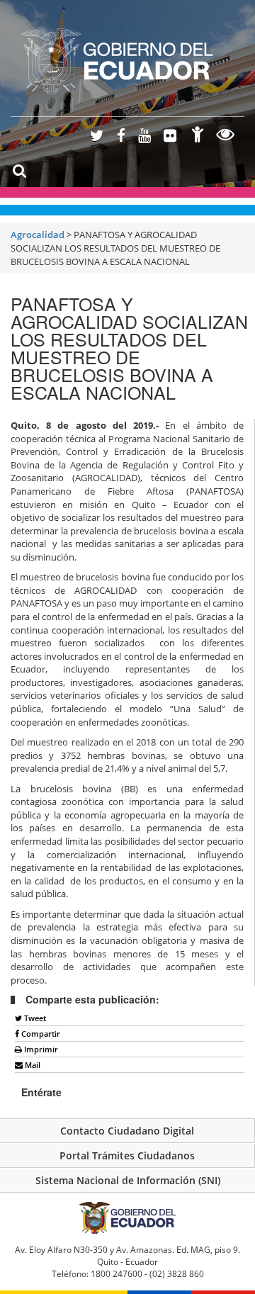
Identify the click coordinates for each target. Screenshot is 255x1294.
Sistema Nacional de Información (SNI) (127, 1180)
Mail (31, 1064)
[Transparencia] (225, 136)
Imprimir (40, 1049)
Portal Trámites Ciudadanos (127, 1155)
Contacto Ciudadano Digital (127, 1130)
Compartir (39, 1033)
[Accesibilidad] (197, 136)
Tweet (34, 1018)
